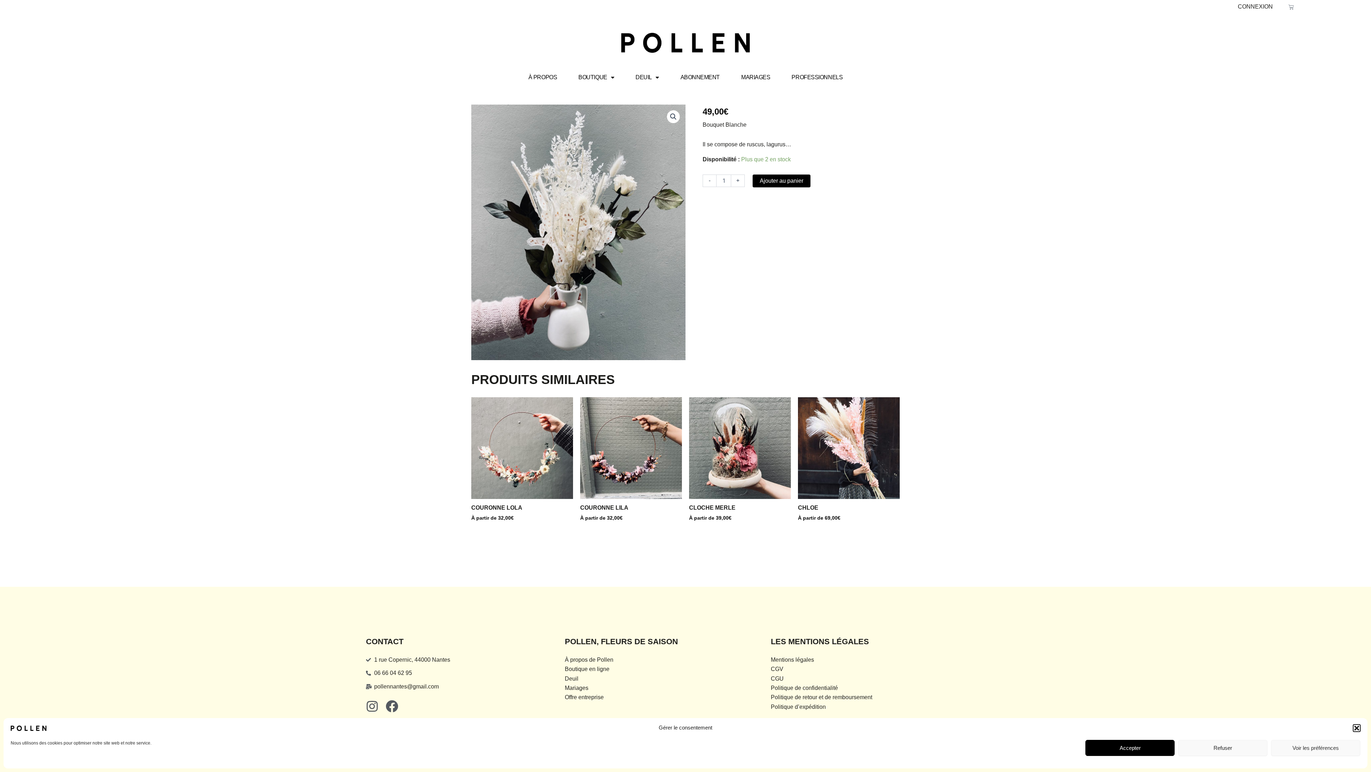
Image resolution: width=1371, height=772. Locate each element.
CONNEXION (1255, 7)
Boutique (592, 77)
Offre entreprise (584, 697)
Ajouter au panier (781, 181)
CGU (777, 679)
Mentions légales (792, 660)
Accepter (1130, 748)
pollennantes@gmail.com (406, 686)
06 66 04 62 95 (393, 673)
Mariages (755, 77)
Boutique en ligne (587, 669)
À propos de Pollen (589, 660)
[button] (1356, 728)
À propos (542, 77)
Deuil (644, 77)
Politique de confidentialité (804, 688)
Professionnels (817, 77)
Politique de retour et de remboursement (821, 697)
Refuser (1223, 748)
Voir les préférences (1315, 748)
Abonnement (700, 77)
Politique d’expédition (798, 707)
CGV (777, 669)
